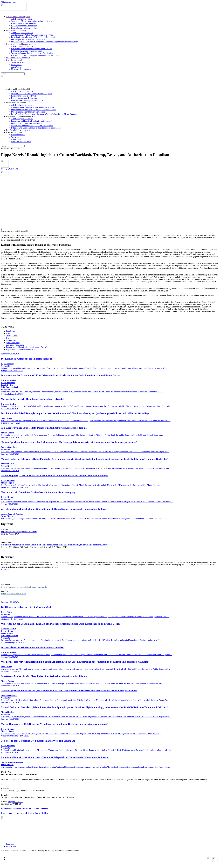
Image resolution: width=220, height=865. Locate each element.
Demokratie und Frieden (16, 30)
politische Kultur (12, 343)
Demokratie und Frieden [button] (16, 103)
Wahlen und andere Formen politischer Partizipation (32, 53)
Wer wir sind (16, 65)
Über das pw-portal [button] (14, 132)
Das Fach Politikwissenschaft (18, 58)
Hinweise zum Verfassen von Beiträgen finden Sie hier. (24, 813)
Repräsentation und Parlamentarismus (21, 44)
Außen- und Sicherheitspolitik (18, 16)
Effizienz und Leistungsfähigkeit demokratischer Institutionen (35, 55)
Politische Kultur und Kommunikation (26, 51)
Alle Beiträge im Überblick (22, 19)
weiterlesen (5, 569)
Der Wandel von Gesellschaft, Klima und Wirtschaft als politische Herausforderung (44, 42)
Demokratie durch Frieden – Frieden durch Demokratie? (33, 37)
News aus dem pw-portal (21, 69)
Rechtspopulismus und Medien (13, 593)
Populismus (10, 331)
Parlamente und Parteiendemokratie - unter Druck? (31, 48)
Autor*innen (16, 67)
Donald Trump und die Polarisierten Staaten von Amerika (24, 587)
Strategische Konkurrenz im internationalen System (31, 21)
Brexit (8, 338)
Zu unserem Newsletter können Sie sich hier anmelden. (24, 808)
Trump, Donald (12, 336)
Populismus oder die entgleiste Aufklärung (19, 531)
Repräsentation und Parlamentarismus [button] (21, 116)
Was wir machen (18, 62)
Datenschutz (11, 846)
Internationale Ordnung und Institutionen (27, 28)
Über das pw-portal (14, 60)
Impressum (10, 844)
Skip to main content (9, 2)
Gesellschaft (11, 340)
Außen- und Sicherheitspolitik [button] (18, 89)
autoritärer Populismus (15, 345)
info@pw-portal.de (15, 801)
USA (8, 333)
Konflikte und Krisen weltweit (23, 23)
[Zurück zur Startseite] (13, 10)
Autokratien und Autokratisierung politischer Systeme (32, 35)
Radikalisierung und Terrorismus (24, 26)
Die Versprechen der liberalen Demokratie (28, 39)
